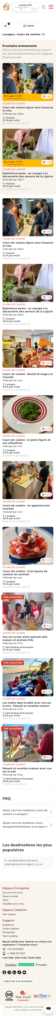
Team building (10, 936)
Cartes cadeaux (10, 928)
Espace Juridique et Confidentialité (28, 1010)
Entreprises (8, 932)
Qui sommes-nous (12, 892)
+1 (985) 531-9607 (16, 953)
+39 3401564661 (15, 949)
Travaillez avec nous (13, 903)
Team (5, 900)
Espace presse (10, 896)
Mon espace (9, 914)
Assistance (8, 924)
